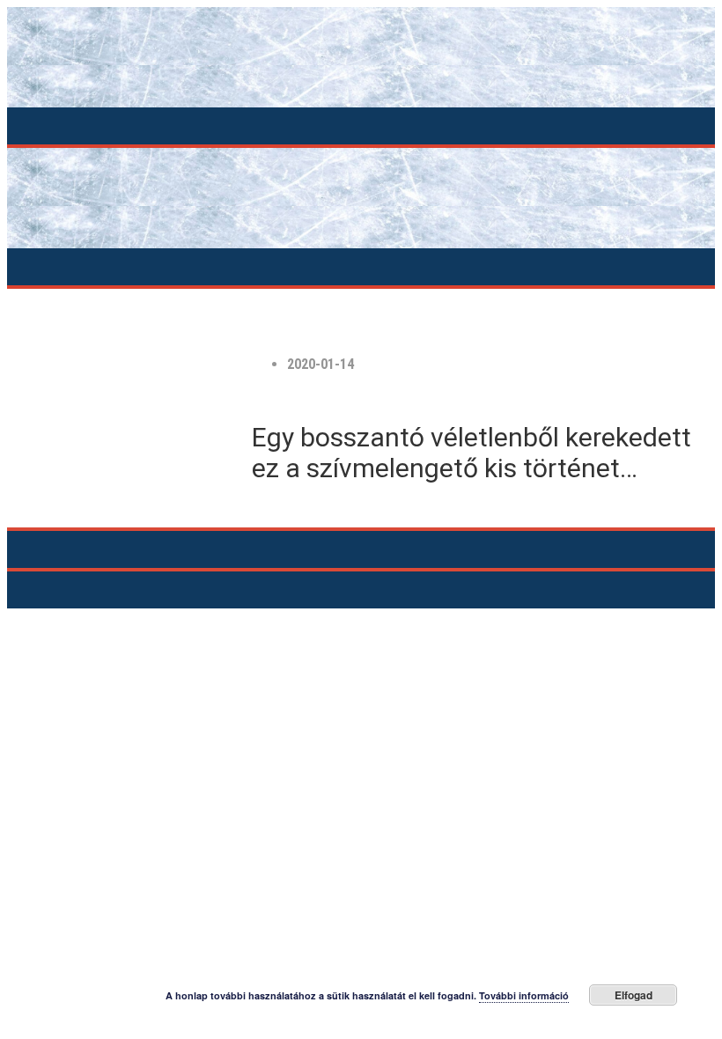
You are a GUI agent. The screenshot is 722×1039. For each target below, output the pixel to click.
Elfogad (633, 995)
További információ (524, 995)
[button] (360, 126)
